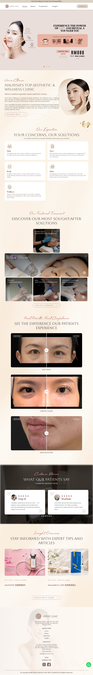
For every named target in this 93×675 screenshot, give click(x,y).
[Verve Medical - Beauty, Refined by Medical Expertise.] (13, 6)
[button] (44, 66)
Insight (55, 6)
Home (24, 6)
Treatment (43, 6)
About (32, 6)
